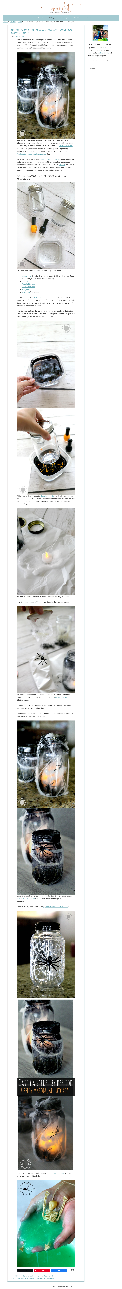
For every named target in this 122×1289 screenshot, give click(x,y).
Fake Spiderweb (28, 284)
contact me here (103, 53)
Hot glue (25, 290)
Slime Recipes (64, 18)
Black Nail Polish (28, 287)
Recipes (40, 18)
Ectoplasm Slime (57, 1173)
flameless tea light (48, 496)
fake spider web (61, 697)
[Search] (109, 68)
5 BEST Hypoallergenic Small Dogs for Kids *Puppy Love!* (33, 1276)
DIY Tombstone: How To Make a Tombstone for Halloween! (33, 1278)
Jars (20, 22)
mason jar (38, 297)
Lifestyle (77, 18)
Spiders (62, 165)
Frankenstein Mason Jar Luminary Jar (32, 154)
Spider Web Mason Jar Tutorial (55, 907)
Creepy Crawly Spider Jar (50, 159)
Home (32, 18)
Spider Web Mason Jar (26, 899)
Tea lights (26, 292)
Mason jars (26, 276)
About (87, 18)
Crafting (51, 18)
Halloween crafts (66, 146)
